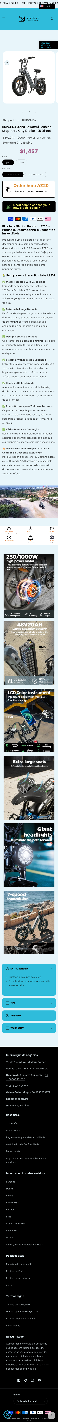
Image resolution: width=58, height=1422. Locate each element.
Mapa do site (13, 1151)
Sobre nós (11, 1123)
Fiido (8, 1216)
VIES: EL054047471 (17, 1085)
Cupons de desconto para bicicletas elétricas (26, 1160)
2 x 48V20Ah (35, 174)
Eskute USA (12, 1202)
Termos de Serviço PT (18, 1304)
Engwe (9, 1195)
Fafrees (10, 1209)
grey (8, 162)
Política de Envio (15, 1271)
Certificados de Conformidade (22, 1144)
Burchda (10, 1181)
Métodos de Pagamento (19, 1264)
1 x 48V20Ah (13, 174)
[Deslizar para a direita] (35, 111)
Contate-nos (13, 1130)
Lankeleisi (11, 1230)
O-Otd (9, 1237)
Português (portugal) (27, 1401)
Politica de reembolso (18, 1278)
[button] (3, 18)
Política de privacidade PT (20, 1318)
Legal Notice (13, 1325)
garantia (10, 1285)
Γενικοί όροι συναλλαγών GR (22, 1311)
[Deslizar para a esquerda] (22, 111)
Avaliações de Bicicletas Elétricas (24, 1244)
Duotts (9, 1188)
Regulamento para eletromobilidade (25, 1137)
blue (21, 162)
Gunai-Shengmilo (15, 1223)
